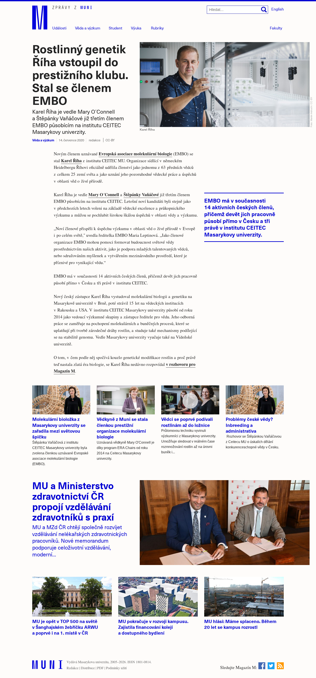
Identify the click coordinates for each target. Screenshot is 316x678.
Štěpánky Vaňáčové (141, 194)
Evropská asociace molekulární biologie (135, 154)
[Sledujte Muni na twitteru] (271, 665)
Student (115, 28)
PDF (100, 668)
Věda (87, 28)
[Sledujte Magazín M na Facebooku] (261, 665)
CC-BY (110, 140)
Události (59, 28)
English (277, 9)
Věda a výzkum (43, 140)
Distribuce (88, 668)
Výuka (136, 28)
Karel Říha (71, 160)
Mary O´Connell (103, 194)
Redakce (72, 668)
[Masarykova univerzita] (47, 665)
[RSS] (280, 665)
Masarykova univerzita (93, 662)
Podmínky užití (116, 668)
